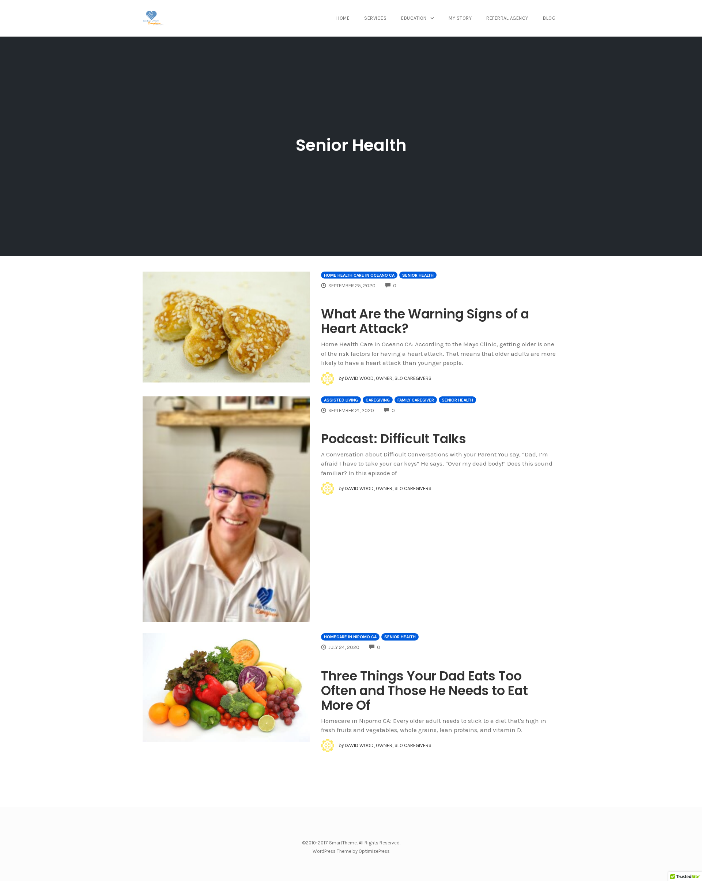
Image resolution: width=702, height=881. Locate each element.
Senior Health (418, 275)
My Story (460, 18)
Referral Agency (507, 18)
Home (343, 18)
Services (375, 18)
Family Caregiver (415, 400)
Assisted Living (341, 400)
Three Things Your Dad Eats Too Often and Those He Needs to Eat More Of (424, 690)
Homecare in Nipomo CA (350, 636)
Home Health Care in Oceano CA (359, 275)
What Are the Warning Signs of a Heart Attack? (425, 321)
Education (414, 18)
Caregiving (378, 400)
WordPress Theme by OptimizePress (351, 851)
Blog (549, 18)
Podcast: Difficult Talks (393, 439)
